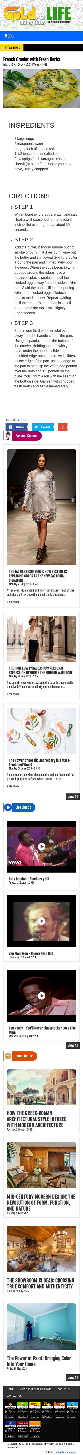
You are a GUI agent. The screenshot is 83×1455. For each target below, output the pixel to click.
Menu (9, 36)
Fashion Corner (26, 436)
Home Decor (24, 1056)
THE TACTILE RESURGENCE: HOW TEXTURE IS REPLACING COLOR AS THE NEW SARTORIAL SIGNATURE (38, 576)
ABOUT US (63, 1389)
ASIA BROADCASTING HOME (35, 1389)
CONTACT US (14, 1395)
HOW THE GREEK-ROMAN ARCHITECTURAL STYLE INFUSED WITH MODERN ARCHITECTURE (37, 1119)
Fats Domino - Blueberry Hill (29, 879)
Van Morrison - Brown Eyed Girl (31, 953)
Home (10, 1389)
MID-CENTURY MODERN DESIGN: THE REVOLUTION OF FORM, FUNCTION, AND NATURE (41, 1203)
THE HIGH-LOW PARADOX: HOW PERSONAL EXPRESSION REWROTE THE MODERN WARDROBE (41, 670)
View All (73, 797)
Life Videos (23, 807)
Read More (13, 602)
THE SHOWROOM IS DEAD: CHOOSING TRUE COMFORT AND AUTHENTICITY (40, 1283)
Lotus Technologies (65, 1452)
